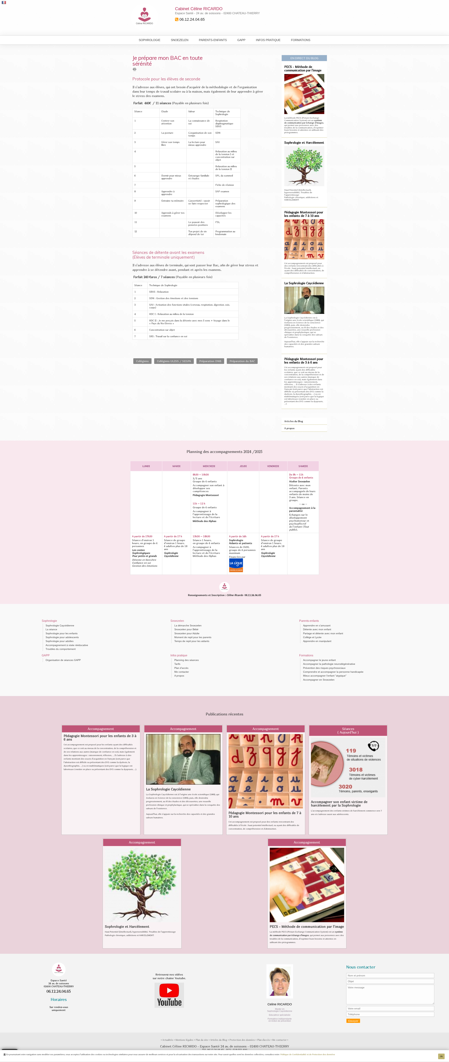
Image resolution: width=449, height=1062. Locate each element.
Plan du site (202, 1039)
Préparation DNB (210, 361)
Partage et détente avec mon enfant (323, 633)
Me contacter (181, 671)
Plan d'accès (181, 668)
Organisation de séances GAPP (63, 660)
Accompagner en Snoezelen (318, 679)
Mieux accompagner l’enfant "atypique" (324, 675)
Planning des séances (186, 660)
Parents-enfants (213, 40)
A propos (289, 428)
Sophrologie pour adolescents (62, 637)
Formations (300, 40)
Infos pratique (268, 40)
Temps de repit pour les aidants (191, 641)
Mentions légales (184, 1039)
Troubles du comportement (61, 649)
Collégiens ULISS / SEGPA (174, 361)
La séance (51, 629)
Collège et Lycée (312, 637)
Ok (441, 1056)
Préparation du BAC (242, 361)
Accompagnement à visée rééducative (67, 645)
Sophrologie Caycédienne (60, 625)
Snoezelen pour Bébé (186, 629)
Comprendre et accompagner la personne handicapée (333, 671)
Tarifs (177, 663)
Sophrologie (149, 40)
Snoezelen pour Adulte (186, 633)
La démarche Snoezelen (188, 625)
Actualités (168, 1039)
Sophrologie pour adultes (59, 641)
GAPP (241, 40)
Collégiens (142, 361)
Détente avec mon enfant (317, 629)
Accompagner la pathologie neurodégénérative (329, 663)
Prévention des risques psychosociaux (324, 668)
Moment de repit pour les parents (192, 637)
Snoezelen (179, 40)
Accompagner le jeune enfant (319, 660)
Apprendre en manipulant (317, 641)
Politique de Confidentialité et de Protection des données (307, 1054)
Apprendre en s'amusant (316, 625)
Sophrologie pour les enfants (62, 633)
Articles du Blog (293, 421)
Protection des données (242, 1039)
